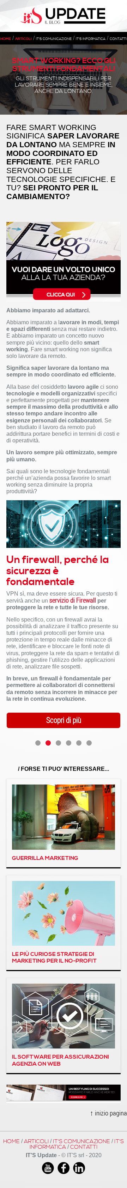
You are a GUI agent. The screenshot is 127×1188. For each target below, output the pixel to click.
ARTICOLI (23, 39)
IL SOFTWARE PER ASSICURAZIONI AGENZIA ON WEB (60, 1060)
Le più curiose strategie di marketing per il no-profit (54, 957)
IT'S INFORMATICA (90, 39)
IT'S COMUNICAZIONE (54, 39)
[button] (38, 743)
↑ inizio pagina (108, 1113)
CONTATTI (118, 39)
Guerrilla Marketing (45, 858)
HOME (5, 39)
